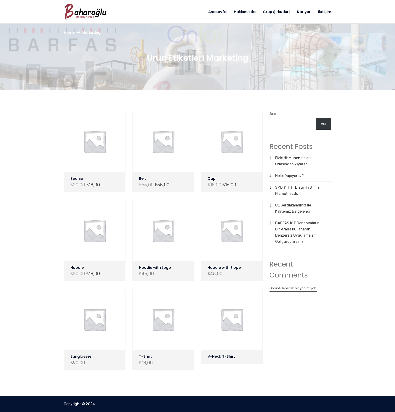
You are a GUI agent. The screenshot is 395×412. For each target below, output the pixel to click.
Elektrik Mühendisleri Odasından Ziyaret (293, 161)
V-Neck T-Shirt (221, 356)
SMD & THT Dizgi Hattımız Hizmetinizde (297, 190)
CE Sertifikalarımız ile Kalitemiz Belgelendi (293, 208)
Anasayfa (217, 11)
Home (69, 32)
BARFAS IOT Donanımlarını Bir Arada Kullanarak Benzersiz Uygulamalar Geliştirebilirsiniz (297, 232)
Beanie (76, 178)
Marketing (91, 32)
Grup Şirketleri (276, 11)
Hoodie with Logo (155, 267)
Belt (142, 178)
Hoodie (77, 267)
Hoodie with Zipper (225, 267)
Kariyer (304, 11)
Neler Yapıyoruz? (289, 176)
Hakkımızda (245, 11)
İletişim (324, 11)
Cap (212, 178)
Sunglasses (81, 356)
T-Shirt (145, 356)
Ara (273, 114)
